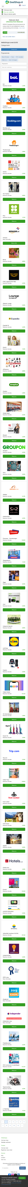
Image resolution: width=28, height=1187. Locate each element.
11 (18, 1125)
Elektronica (4, 60)
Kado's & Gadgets (13, 60)
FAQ (2, 1155)
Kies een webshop (9, 12)
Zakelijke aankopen (6, 1142)
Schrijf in (22, 1168)
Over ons (3, 1159)
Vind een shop (4, 1140)
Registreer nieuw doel (6, 1150)
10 (14, 1125)
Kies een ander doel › (9, 36)
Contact (3, 1157)
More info (14, 243)
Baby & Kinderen (5, 57)
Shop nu (14, 89)
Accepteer (22, 1178)
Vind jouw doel (8, 10)
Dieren (12, 57)
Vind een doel (4, 1148)
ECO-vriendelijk (19, 57)
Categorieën (14, 49)
